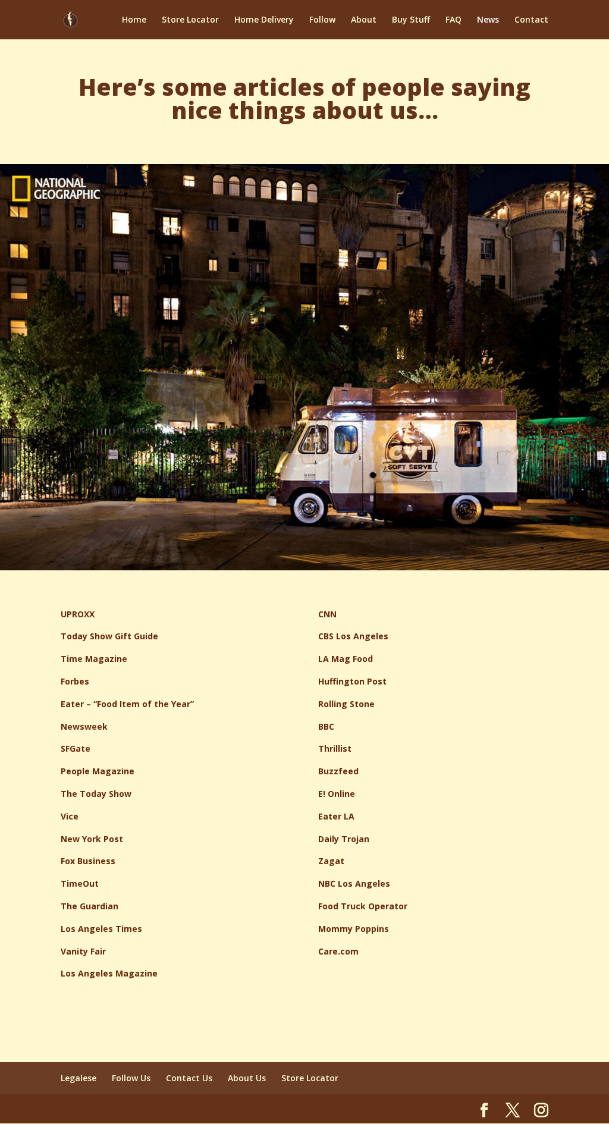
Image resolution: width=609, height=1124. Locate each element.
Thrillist (334, 748)
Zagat (331, 860)
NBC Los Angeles (354, 883)
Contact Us (189, 1078)
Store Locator (190, 20)
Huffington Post (352, 681)
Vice (70, 816)
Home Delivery (264, 20)
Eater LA (336, 816)
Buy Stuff (411, 20)
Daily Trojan (343, 838)
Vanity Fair (83, 951)
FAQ (453, 20)
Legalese (78, 1078)
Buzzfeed (338, 771)
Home (134, 20)
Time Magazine (94, 658)
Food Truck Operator (362, 906)
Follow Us (131, 1078)
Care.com (338, 951)
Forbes (75, 681)
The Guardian (89, 906)
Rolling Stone (346, 703)
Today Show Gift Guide (109, 636)
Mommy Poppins (353, 928)
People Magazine (97, 771)
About (363, 20)
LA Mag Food (345, 658)
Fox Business (88, 860)
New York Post (92, 838)
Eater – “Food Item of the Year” (127, 703)
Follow (322, 20)
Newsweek (84, 726)
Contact (531, 20)
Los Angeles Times (101, 928)
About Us (247, 1078)
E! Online (336, 793)
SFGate (75, 748)
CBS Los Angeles (353, 636)
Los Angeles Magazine (109, 973)
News (488, 20)
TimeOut (80, 883)
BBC (326, 726)
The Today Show (96, 793)
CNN (327, 614)
